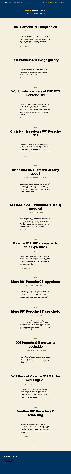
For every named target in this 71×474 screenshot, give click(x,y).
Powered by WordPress (21, 471)
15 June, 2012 (35, 30)
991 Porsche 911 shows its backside (36, 344)
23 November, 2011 (35, 139)
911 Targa (24, 46)
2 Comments (43, 30)
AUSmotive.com (6, 2)
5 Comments (43, 63)
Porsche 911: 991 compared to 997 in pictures (35, 245)
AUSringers (61, 2)
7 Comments (44, 139)
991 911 (27, 46)
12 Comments (43, 251)
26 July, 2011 (39, 315)
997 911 (28, 268)
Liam (29, 30)
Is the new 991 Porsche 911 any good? (35, 171)
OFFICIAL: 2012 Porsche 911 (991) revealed (35, 207)
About (43, 2)
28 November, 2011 (35, 99)
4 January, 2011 (35, 419)
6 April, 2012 (35, 63)
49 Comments (44, 212)
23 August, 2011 (35, 212)
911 (22, 77)
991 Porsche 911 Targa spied (35, 27)
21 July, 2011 (35, 350)
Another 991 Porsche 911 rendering (35, 413)
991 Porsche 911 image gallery (36, 60)
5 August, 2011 (35, 285)
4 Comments (44, 177)
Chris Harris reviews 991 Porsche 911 (35, 133)
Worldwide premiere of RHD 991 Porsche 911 (35, 93)
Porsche (35, 22)
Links (56, 2)
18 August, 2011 (35, 251)
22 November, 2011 (35, 177)
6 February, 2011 (35, 384)
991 (22, 268)
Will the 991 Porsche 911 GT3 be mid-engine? (35, 378)
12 (41, 446)
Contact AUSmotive (50, 2)
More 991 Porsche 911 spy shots (35, 282)
